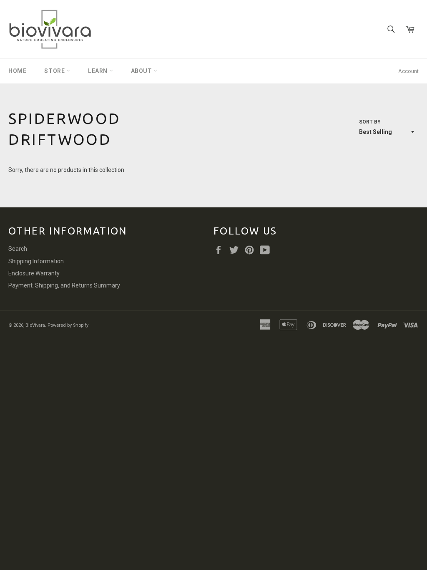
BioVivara (35, 325)
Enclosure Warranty (34, 273)
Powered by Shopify (68, 325)
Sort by (370, 122)
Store (55, 71)
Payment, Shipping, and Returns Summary (64, 285)
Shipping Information (36, 261)
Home (17, 71)
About (142, 71)
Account (408, 71)
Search (17, 248)
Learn (98, 71)
